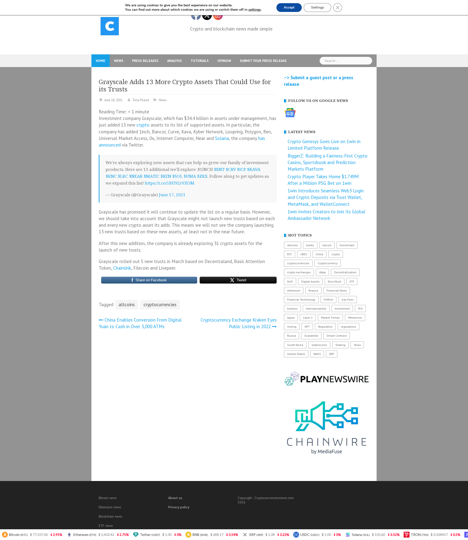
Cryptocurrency (328, 263)
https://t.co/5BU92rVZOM (169, 183)
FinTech (328, 299)
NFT (307, 326)
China (319, 254)
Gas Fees (347, 299)
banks (310, 245)
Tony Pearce (140, 100)
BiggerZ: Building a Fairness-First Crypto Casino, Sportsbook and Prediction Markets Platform (328, 162)
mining (291, 326)
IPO (360, 308)
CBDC (303, 254)
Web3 (317, 354)
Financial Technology (301, 299)
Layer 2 (308, 317)
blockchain (347, 245)
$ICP (241, 169)
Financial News (337, 290)
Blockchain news (110, 516)
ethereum (293, 290)
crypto (142, 125)
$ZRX (202, 176)
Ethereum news (110, 507)
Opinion (224, 61)
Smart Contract (337, 335)
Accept (289, 7)
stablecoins (319, 345)
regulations (348, 326)
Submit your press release (263, 61)
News (118, 61)
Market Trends (330, 317)
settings (254, 10)
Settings (317, 7)
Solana (222, 138)
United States (296, 354)
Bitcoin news (108, 498)
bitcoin (327, 245)
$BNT (219, 169)
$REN (165, 176)
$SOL (177, 176)
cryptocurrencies (160, 304)
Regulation (325, 326)
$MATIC (151, 176)
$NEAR (136, 176)
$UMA (190, 176)
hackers (292, 308)
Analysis (174, 61)
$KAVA (253, 169)
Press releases (145, 61)
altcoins (127, 304)
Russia (291, 335)
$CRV (231, 169)
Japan (291, 317)
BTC (289, 254)
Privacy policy (178, 507)
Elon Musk (334, 281)
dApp (322, 272)
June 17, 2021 (172, 194)
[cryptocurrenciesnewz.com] (109, 27)
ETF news (106, 525)
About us (175, 498)
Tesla (357, 345)
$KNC (111, 176)
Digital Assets (310, 281)
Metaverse (355, 317)
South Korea (295, 345)
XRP (331, 354)
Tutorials (200, 61)
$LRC (123, 176)
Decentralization (345, 272)
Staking (340, 345)
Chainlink (122, 268)
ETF (352, 281)
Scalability (311, 335)
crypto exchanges (299, 272)
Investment (342, 308)
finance (313, 290)
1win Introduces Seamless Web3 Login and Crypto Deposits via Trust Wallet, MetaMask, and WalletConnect (326, 197)
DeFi (290, 281)
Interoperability (316, 308)
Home (100, 61)
